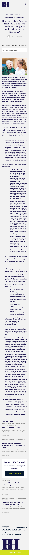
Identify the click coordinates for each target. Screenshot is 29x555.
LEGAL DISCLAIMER (14, 534)
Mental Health (9, 17)
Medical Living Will (19, 17)
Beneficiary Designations (19, 45)
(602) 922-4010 (7, 526)
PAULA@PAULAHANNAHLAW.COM (14, 528)
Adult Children (6, 45)
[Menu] (25, 4)
